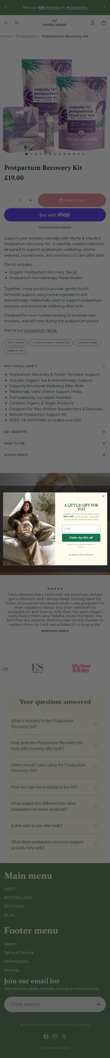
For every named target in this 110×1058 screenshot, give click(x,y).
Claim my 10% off (81, 537)
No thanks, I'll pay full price (81, 555)
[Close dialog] (103, 496)
